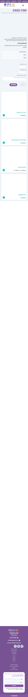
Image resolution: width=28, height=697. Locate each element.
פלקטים (14, 667)
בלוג (14, 660)
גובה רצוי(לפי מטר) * (23, 69)
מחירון (14, 656)
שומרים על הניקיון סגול (18, 140)
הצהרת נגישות (14, 649)
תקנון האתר (14, 652)
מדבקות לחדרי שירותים (14, 666)
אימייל (21, 682)
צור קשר (14, 659)
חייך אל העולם (21, 112)
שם (21, 679)
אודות (14, 657)
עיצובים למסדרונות (14, 669)
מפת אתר (14, 662)
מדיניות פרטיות (14, 650)
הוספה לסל (13, 84)
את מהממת (22, 195)
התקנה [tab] (24, 57)
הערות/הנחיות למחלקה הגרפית (22, 75)
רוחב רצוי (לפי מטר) (23, 64)
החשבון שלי (14, 653)
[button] (23, 5)
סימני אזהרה (22, 167)
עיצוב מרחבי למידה (14, 664)
